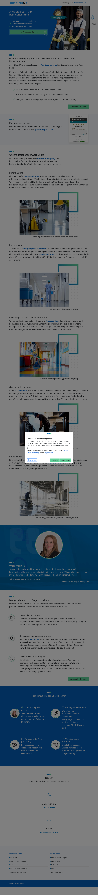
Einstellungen (32, 460)
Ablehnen (54, 460)
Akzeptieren (65, 460)
